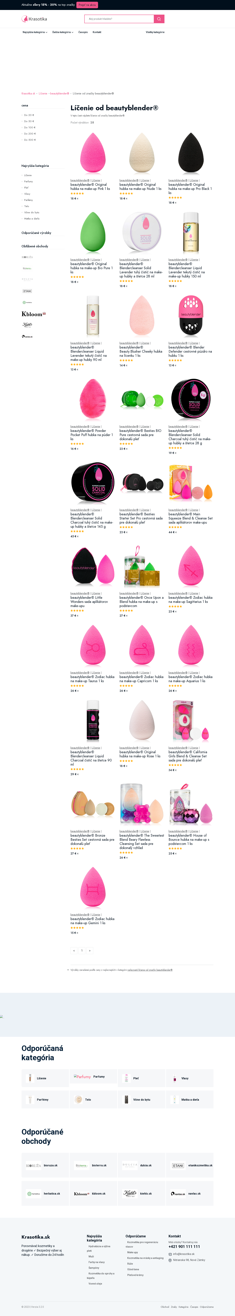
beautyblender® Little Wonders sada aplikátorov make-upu (89, 601)
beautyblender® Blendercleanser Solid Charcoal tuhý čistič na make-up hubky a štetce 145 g (92, 520)
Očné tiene (133, 1269)
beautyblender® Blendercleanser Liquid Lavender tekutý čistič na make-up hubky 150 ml (187, 270)
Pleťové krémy (135, 1275)
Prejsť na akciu (87, 5)
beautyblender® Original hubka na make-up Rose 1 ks (140, 754)
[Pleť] (126, 1078)
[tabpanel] (142, 537)
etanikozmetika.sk (200, 1165)
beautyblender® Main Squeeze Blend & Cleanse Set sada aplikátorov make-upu (191, 518)
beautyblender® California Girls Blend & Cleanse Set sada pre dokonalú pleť (188, 756)
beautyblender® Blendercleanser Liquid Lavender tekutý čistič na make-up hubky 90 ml (89, 353)
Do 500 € (30, 140)
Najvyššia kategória (34, 32)
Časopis (83, 32)
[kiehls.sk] (130, 1193)
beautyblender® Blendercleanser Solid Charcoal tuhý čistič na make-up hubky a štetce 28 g (190, 437)
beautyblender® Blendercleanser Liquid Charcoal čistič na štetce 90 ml (91, 758)
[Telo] (78, 1099)
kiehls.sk (146, 1193)
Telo (26, 206)
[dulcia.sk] (130, 1165)
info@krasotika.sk (184, 1254)
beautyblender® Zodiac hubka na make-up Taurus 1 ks (92, 679)
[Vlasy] (174, 1078)
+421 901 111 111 (184, 1246)
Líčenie (43, 93)
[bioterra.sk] (81, 1165)
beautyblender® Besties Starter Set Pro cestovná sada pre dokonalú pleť (141, 518)
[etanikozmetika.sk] (178, 1165)
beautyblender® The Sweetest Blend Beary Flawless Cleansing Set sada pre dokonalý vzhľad (142, 841)
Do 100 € (29, 127)
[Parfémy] (30, 1099)
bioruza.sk (50, 1165)
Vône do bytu (31, 212)
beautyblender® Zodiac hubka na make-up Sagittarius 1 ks (190, 599)
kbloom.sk (98, 1193)
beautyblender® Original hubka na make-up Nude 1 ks (140, 186)
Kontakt (97, 32)
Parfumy (28, 181)
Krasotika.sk (28, 93)
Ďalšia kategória (61, 32)
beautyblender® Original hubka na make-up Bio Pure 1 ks (92, 268)
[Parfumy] (82, 1076)
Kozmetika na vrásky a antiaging (145, 1258)
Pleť (26, 188)
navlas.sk (194, 1193)
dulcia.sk (146, 1165)
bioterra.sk (99, 1165)
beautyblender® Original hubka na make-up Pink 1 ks (90, 186)
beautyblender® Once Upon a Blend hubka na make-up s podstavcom (142, 601)
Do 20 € (29, 115)
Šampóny (94, 1267)
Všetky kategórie (155, 32)
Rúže (130, 1263)
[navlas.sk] (178, 1193)
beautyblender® (59, 93)
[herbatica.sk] (33, 1193)
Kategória (183, 1307)
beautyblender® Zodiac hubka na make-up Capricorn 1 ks (141, 679)
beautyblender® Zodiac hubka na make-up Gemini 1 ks (92, 921)
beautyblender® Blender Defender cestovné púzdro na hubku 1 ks (190, 351)
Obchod (165, 1307)
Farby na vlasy (97, 1262)
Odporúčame (206, 1307)
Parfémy (28, 200)
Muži (91, 1256)
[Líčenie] (30, 1078)
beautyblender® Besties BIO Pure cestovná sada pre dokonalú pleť (140, 435)
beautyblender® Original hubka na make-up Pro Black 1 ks (190, 188)
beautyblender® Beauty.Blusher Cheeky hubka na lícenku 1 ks (141, 351)
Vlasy (27, 194)
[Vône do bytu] (126, 1099)
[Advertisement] (117, 62)
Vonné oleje (95, 1283)
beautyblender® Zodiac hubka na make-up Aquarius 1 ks (190, 679)
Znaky (174, 1307)
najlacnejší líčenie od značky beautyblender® (150, 970)
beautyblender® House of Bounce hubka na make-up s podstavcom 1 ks (189, 839)
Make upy (132, 1252)
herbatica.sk (52, 1193)
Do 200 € (30, 134)
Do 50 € (29, 121)
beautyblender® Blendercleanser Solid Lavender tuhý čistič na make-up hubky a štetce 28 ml (141, 270)
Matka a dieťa (31, 219)
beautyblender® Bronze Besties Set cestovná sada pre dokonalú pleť (92, 839)
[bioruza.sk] (33, 1165)
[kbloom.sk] (81, 1193)
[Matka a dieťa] (174, 1099)
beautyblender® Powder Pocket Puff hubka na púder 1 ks (92, 435)
